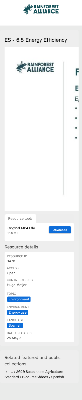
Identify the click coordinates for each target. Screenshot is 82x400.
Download (60, 230)
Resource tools (20, 218)
